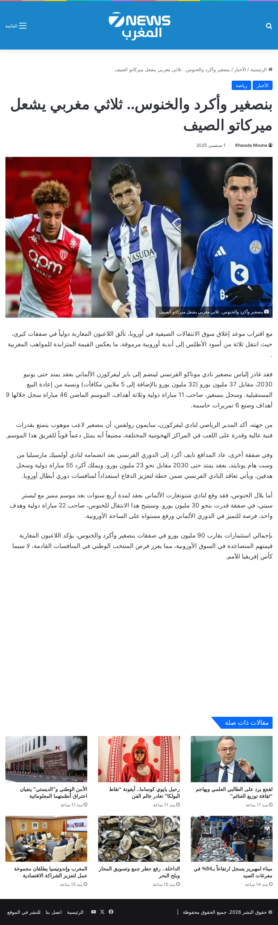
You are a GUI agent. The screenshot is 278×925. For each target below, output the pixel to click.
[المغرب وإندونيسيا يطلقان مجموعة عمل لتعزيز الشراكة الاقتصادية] (46, 839)
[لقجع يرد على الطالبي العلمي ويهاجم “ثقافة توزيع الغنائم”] (232, 759)
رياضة (241, 85)
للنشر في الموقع (24, 912)
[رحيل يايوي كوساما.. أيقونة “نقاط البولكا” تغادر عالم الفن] (139, 759)
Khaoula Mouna (251, 145)
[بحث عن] (269, 28)
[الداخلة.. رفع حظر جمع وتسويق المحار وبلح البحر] (139, 839)
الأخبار (240, 69)
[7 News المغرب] (139, 25)
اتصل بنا (54, 912)
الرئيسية (259, 69)
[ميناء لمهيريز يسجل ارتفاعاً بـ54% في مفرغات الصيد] (232, 839)
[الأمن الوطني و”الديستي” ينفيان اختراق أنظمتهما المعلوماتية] (46, 759)
